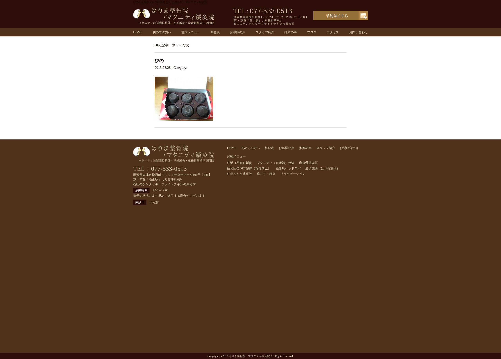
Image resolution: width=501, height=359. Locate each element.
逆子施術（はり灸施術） (322, 168)
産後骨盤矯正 (308, 163)
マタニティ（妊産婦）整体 (275, 163)
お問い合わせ (358, 32)
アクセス (332, 32)
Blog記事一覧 (165, 45)
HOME (137, 32)
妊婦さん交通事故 (239, 173)
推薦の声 (290, 32)
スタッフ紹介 (265, 32)
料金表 (215, 32)
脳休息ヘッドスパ (288, 168)
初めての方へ (162, 32)
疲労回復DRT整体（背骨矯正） (249, 168)
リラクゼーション (292, 173)
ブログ (311, 32)
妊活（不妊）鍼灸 (239, 163)
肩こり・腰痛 (266, 173)
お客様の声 (237, 32)
